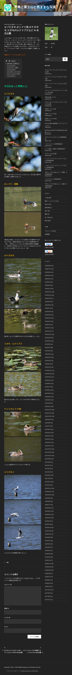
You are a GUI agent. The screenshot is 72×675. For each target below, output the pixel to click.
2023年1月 (48, 406)
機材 (46, 214)
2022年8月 (48, 423)
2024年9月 (48, 341)
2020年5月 (48, 511)
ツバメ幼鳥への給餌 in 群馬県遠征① (55, 149)
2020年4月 (48, 514)
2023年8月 (48, 383)
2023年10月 (48, 377)
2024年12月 (48, 331)
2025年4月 (48, 318)
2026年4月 (48, 278)
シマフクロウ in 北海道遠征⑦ (53, 179)
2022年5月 (48, 432)
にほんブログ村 (49, 247)
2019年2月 (48, 557)
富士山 (47, 204)
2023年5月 (48, 393)
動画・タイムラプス (50, 201)
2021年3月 (48, 478)
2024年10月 (48, 337)
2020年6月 (48, 508)
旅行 (46, 211)
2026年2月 (48, 285)
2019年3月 (48, 553)
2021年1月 (48, 485)
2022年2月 (48, 442)
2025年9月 (48, 301)
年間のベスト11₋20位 (51, 113)
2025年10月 (48, 298)
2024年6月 (48, 350)
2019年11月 (48, 531)
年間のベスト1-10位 (50, 109)
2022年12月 (48, 409)
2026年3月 (48, 282)
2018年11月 (48, 567)
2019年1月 (48, 560)
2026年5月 (48, 275)
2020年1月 (48, 524)
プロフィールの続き (50, 231)
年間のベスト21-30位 (51, 118)
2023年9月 (48, 380)
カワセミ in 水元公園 (50, 153)
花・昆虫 (47, 217)
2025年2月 (48, 324)
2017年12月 (48, 590)
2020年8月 (48, 501)
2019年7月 (48, 540)
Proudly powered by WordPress (29, 671)
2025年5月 (48, 314)
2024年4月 (48, 357)
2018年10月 (48, 570)
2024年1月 (48, 367)
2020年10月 (48, 495)
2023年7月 (48, 387)
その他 (47, 197)
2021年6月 (48, 468)
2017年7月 (48, 599)
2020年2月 (48, 521)
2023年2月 (48, 403)
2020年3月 (48, 517)
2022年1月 (48, 445)
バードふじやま (18, 24)
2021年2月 (48, 481)
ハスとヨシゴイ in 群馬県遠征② (54, 144)
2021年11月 (48, 452)
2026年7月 (48, 269)
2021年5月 (48, 472)
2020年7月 (48, 504)
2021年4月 (48, 475)
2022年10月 (48, 416)
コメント (8, 584)
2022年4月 (48, 436)
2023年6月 (48, 390)
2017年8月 (48, 596)
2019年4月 (48, 550)
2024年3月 (48, 360)
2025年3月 (48, 321)
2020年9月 (48, 498)
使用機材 (47, 234)
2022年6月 (48, 429)
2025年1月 (48, 328)
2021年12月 (48, 449)
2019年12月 (48, 527)
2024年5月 (48, 354)
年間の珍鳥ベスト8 (50, 97)
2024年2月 (48, 364)
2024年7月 (48, 347)
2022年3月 (48, 439)
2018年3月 (48, 583)
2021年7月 (48, 465)
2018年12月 (48, 563)
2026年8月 (48, 265)
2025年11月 (48, 295)
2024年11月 (48, 334)
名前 (6, 608)
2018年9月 (48, 573)
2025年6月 (48, 311)
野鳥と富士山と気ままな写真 (35, 7)
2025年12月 (48, 292)
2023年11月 (48, 373)
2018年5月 (48, 580)
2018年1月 (48, 586)
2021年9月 (48, 459)
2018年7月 (48, 576)
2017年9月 (48, 593)
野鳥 (8, 562)
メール (7, 617)
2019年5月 (48, 547)
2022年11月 (48, 413)
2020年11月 (48, 491)
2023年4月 (48, 396)
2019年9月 (48, 537)
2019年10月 (48, 534)
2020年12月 (48, 488)
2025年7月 (48, 308)
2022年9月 (48, 419)
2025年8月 (48, 305)
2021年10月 (48, 455)
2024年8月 (48, 344)
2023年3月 (48, 400)
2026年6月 (48, 272)
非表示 (13, 61)
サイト (6, 626)
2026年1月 (48, 288)
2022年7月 (48, 426)
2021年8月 (48, 462)
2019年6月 (48, 544)
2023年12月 (48, 370)
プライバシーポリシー (13, 671)
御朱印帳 (47, 207)
